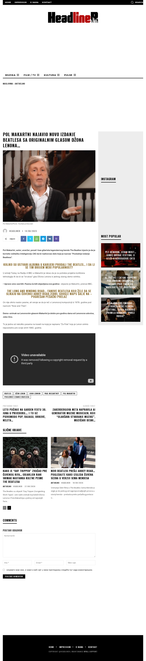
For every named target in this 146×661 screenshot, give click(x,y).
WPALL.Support (90, 651)
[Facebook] (23, 239)
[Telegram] (43, 239)
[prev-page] (4, 508)
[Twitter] (30, 239)
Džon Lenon (20, 393)
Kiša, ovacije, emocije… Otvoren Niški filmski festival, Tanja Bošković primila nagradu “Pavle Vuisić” (120, 309)
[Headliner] (6, 231)
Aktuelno (20, 83)
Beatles (7, 393)
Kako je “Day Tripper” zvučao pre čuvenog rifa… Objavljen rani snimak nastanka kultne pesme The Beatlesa (25, 476)
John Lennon (34, 393)
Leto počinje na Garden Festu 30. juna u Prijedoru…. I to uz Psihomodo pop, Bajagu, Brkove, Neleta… (24, 415)
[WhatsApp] (36, 239)
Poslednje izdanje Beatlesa (16, 397)
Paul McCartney (51, 393)
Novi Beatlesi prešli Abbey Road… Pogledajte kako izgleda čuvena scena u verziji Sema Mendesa (73, 474)
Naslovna (8, 83)
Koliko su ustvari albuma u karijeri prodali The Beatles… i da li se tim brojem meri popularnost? (49, 265)
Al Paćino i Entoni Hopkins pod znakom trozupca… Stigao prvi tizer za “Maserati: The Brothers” (121, 282)
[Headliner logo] (73, 17)
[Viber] (56, 239)
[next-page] (9, 508)
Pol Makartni (69, 393)
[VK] (50, 239)
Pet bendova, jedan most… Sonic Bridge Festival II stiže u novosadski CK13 (120, 255)
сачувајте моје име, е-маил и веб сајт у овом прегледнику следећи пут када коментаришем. (49, 570)
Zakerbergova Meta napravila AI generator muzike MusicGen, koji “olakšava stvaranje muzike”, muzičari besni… (73, 415)
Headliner (14, 231)
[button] (137, 2)
